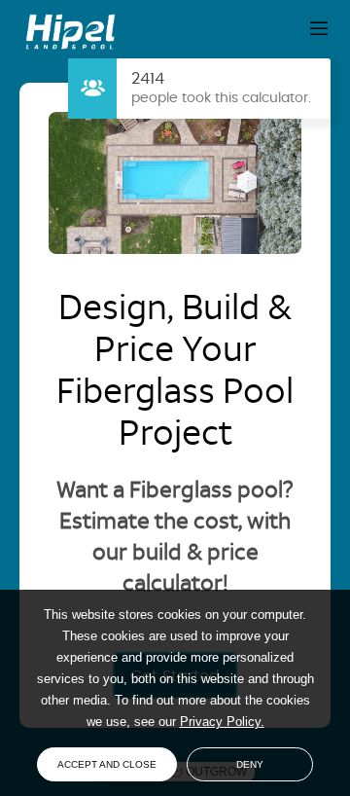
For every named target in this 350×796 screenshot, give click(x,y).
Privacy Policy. (222, 721)
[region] (175, 668)
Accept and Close (107, 764)
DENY (249, 764)
